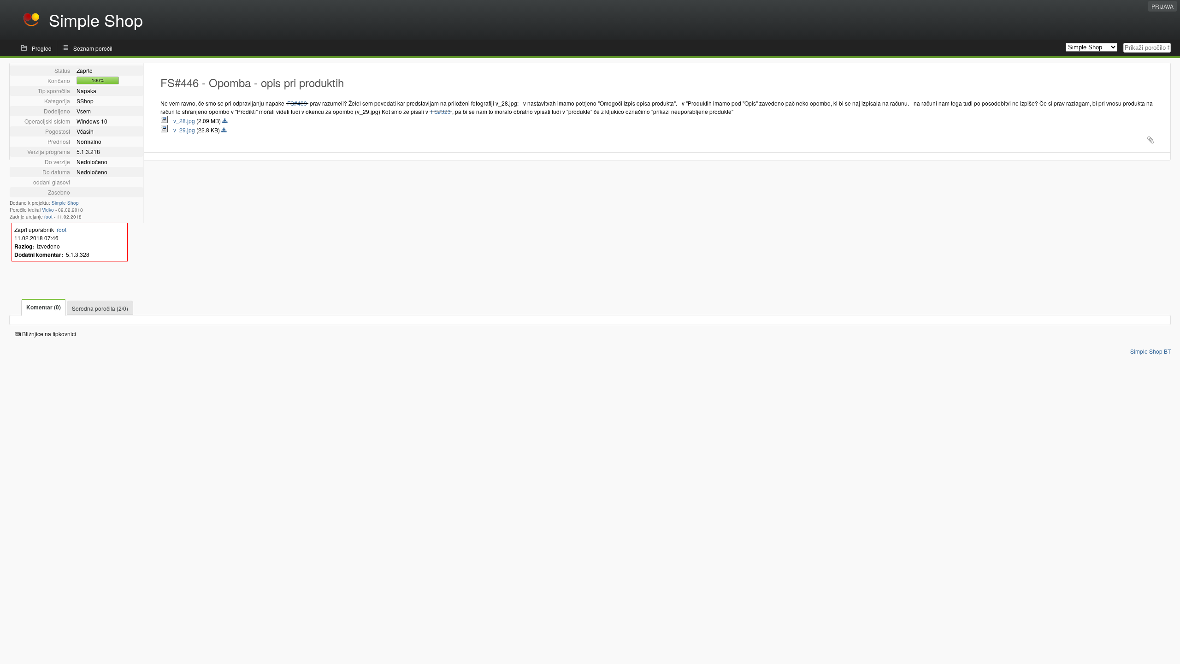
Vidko (48, 210)
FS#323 (441, 111)
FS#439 (297, 103)
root (48, 216)
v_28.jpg (182, 121)
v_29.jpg (182, 130)
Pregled (42, 48)
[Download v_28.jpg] (224, 121)
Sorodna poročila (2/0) (100, 308)
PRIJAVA (1162, 6)
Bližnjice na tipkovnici (48, 334)
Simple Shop (65, 203)
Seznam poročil (92, 48)
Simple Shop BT (1150, 351)
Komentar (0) (43, 307)
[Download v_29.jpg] (223, 130)
